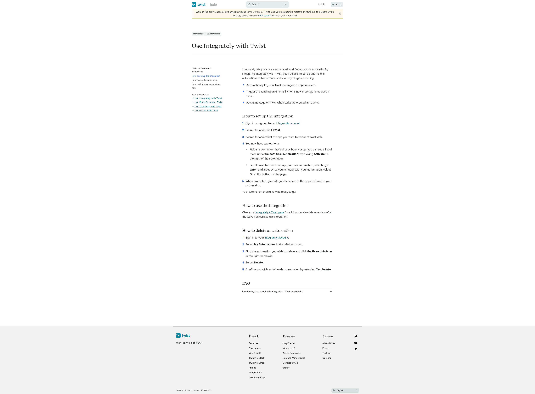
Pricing (252, 367)
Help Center (289, 343)
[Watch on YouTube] (356, 343)
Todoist (326, 353)
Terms (196, 390)
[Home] (204, 4)
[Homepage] (189, 335)
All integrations (213, 34)
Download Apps (257, 377)
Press (325, 348)
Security (179, 390)
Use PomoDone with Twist (208, 102)
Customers (254, 348)
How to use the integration (204, 80)
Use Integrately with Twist (208, 98)
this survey (265, 15)
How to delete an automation (206, 84)
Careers (326, 358)
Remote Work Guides (294, 358)
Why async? (289, 348)
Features (253, 343)
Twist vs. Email (256, 363)
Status (286, 367)
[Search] (286, 4)
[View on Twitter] (356, 336)
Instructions (197, 71)
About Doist (328, 343)
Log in (321, 4)
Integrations (198, 34)
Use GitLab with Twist (206, 110)
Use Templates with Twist (208, 106)
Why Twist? (255, 353)
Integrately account (288, 123)
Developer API (290, 363)
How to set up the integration (206, 76)
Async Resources (292, 353)
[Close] (340, 14)
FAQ (194, 88)
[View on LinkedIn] (356, 349)
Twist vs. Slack (257, 358)
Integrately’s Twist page (270, 212)
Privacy (188, 390)
